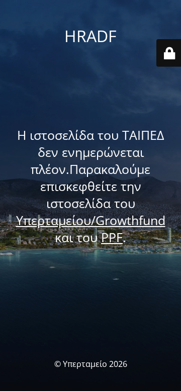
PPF (112, 237)
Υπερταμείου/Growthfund (90, 220)
